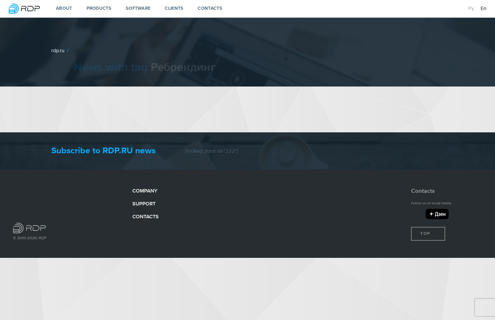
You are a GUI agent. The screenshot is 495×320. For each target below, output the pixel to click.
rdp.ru (57, 50)
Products (99, 8)
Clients (174, 8)
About (64, 8)
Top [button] (426, 233)
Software (138, 8)
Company (144, 191)
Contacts (210, 8)
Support (144, 204)
